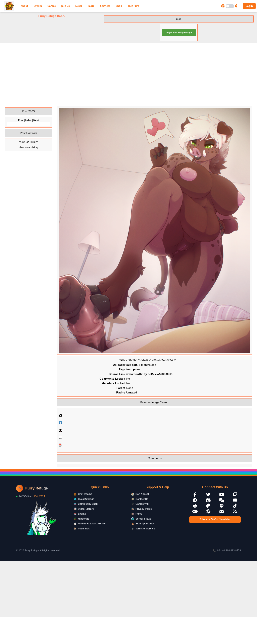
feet (129, 369)
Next (36, 120)
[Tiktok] (235, 506)
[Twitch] (235, 494)
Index (28, 120)
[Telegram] (195, 500)
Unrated (131, 392)
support (131, 364)
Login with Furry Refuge (179, 32)
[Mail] (222, 511)
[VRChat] (195, 511)
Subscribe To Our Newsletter (214, 519)
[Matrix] (222, 500)
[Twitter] (208, 494)
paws (136, 369)
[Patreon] (208, 506)
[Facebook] (195, 494)
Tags (122, 369)
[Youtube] (222, 494)
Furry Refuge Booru (51, 15)
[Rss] (235, 511)
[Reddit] (195, 506)
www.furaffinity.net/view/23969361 (149, 374)
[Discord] (208, 500)
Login (249, 6)
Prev (20, 120)
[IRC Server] (235, 500)
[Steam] (208, 511)
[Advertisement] (128, 74)
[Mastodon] (222, 506)
